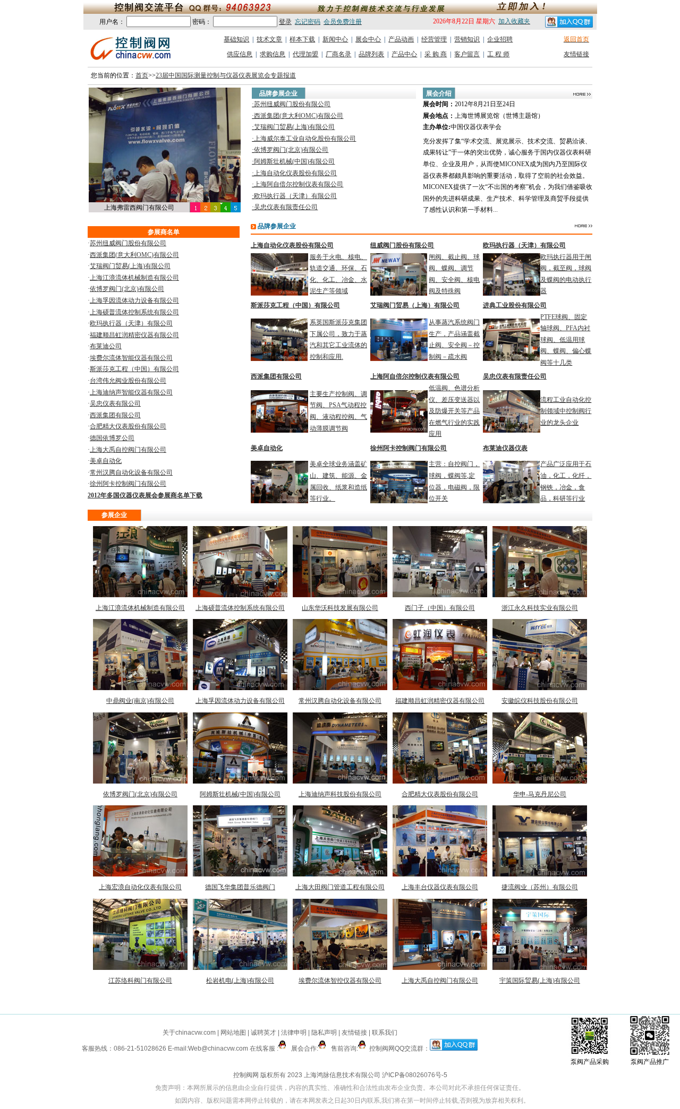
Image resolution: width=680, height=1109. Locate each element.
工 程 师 (498, 54)
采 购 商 (435, 54)
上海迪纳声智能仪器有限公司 (131, 392)
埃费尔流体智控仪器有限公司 (340, 980)
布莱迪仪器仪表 (505, 448)
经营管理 (434, 39)
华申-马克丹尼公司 (539, 794)
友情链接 (576, 54)
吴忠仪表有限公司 (115, 403)
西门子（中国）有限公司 (440, 608)
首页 (141, 75)
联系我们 (384, 1032)
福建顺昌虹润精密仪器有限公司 (134, 335)
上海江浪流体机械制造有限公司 (134, 277)
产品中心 (404, 54)
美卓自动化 (106, 461)
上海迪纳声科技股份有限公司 (340, 794)
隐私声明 (324, 1032)
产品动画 (401, 39)
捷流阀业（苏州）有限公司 (540, 887)
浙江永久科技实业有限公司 (540, 608)
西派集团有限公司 (115, 415)
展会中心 (368, 39)
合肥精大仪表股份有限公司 (128, 426)
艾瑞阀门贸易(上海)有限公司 (294, 127)
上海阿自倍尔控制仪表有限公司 (298, 184)
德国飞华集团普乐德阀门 (240, 887)
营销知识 (467, 39)
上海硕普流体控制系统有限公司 (134, 312)
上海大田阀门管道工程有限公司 (340, 887)
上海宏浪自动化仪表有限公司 (140, 887)
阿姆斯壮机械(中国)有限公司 (294, 161)
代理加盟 (305, 54)
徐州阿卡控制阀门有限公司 (128, 483)
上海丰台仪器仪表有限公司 (440, 887)
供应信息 (239, 54)
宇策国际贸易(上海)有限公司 (539, 980)
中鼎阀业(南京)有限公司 (140, 700)
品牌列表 (371, 54)
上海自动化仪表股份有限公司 (295, 173)
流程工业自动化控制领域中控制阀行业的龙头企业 (565, 411)
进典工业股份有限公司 (515, 305)
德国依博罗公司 (112, 438)
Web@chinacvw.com (218, 1048)
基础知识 (236, 39)
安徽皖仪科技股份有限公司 (540, 700)
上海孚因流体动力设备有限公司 (134, 300)
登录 (285, 21)
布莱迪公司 (106, 346)
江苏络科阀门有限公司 (140, 980)
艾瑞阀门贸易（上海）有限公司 (415, 305)
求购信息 (272, 54)
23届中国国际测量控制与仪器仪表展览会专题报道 (226, 75)
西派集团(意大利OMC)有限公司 (298, 115)
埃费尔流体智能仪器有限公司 (131, 358)
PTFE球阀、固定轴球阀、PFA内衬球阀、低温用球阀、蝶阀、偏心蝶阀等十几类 (565, 339)
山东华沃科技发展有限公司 (340, 608)
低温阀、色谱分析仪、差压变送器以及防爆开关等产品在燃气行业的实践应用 (454, 410)
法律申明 (294, 1032)
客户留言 (467, 54)
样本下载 (302, 39)
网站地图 (233, 1032)
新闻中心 (335, 39)
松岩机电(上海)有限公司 (240, 980)
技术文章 (269, 39)
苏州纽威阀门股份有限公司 (292, 104)
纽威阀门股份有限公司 (402, 245)
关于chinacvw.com (189, 1032)
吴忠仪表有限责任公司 (286, 207)
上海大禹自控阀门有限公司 (128, 449)
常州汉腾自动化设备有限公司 (131, 472)
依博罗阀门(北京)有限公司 (291, 149)
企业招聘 (500, 39)
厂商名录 (338, 54)
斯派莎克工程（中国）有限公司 (134, 369)
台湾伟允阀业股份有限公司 (128, 380)
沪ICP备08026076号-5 (414, 1075)
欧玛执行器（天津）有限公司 (295, 196)
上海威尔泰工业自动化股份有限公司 (305, 138)
